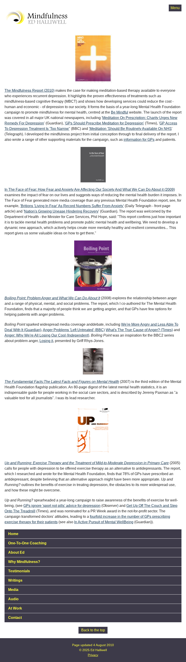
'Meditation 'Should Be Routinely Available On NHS (130, 129)
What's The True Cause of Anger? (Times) (139, 330)
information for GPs (139, 139)
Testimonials (19, 571)
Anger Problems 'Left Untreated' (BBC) (74, 330)
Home (13, 534)
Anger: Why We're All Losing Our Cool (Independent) (47, 335)
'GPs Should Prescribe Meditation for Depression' (104, 123)
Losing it (46, 341)
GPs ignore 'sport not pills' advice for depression (61, 506)
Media (13, 590)
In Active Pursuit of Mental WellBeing (103, 522)
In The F (11, 189)
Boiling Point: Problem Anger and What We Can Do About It (52, 298)
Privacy (93, 655)
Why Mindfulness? (24, 562)
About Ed (16, 552)
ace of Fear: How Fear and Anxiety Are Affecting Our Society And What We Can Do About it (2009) (96, 189)
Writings (15, 580)
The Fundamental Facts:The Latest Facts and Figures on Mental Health (62, 382)
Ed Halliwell (20, 5)
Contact (15, 618)
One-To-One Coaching (27, 543)
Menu (175, 8)
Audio (13, 599)
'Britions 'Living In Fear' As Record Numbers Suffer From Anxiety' (72, 206)
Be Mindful (119, 112)
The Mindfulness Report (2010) (29, 90)
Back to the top (93, 630)
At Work (15, 608)
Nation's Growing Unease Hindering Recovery (61, 211)
